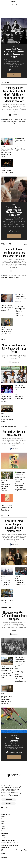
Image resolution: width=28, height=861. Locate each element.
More (25, 82)
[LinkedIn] (6, 807)
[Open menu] (26, 4)
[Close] (26, 850)
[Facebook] (2, 807)
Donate (8, 803)
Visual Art (4, 828)
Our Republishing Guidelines (10, 843)
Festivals (4, 819)
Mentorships (5, 847)
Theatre (3, 826)
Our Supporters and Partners (10, 845)
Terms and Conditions (8, 840)
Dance (3, 816)
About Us (4, 835)
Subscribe (9, 799)
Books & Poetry (6, 814)
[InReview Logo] (14, 4)
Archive (3, 838)
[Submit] (25, 857)
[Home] (14, 1)
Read (14, 74)
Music (3, 823)
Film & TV (4, 821)
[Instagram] (4, 807)
